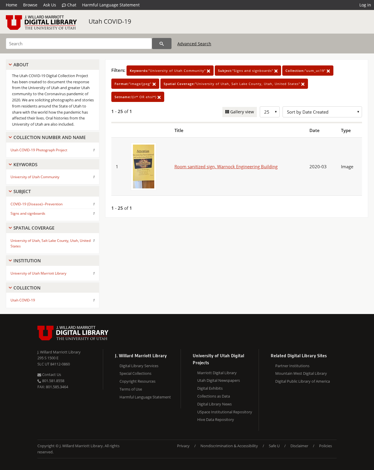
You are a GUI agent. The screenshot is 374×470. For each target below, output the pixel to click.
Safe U (274, 445)
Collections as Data (213, 396)
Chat (71, 5)
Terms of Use (131, 389)
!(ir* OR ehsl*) (136, 97)
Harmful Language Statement (111, 5)
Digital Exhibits (210, 388)
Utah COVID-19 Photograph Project (39, 150)
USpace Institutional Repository (224, 411)
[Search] (162, 43)
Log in (365, 5)
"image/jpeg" (134, 83)
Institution (27, 260)
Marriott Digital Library (217, 372)
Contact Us (51, 374)
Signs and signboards (28, 213)
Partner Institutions (292, 365)
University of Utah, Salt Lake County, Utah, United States (51, 243)
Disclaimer (299, 445)
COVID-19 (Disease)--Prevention (37, 204)
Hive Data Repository (215, 419)
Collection (27, 288)
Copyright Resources (137, 381)
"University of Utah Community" (168, 70)
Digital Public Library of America (302, 381)
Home (11, 5)
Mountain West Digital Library (301, 373)
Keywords (25, 164)
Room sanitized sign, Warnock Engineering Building (226, 166)
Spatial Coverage (33, 228)
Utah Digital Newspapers (218, 380)
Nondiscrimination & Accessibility (229, 445)
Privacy (183, 445)
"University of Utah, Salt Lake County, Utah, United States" (232, 83)
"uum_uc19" (306, 70)
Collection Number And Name (49, 137)
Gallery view (241, 112)
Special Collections (135, 373)
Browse (30, 5)
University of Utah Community (35, 176)
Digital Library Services (139, 365)
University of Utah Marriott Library (38, 273)
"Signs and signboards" (246, 70)
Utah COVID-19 (110, 21)
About (20, 64)
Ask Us (49, 5)
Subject (22, 191)
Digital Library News (214, 404)
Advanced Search (194, 43)
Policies (325, 445)
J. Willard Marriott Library (59, 352)
